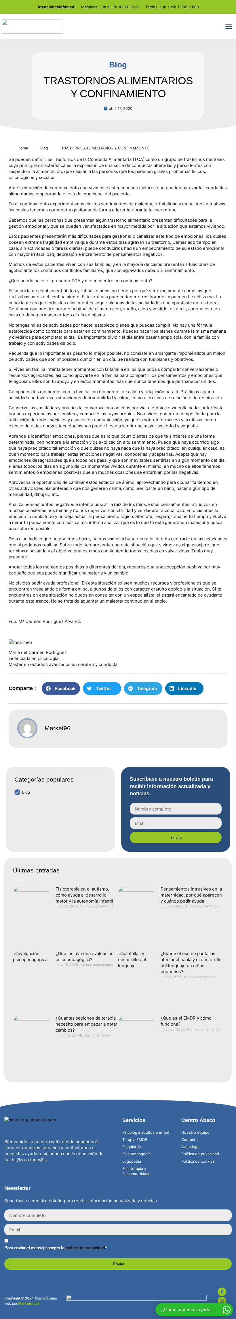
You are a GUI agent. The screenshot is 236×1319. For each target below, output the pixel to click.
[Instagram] (222, 1301)
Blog (118, 64)
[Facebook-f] (222, 1291)
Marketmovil (28, 1303)
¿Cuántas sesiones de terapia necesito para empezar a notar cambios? (86, 1024)
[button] (228, 26)
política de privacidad (85, 1247)
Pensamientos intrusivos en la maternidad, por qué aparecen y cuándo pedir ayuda (191, 895)
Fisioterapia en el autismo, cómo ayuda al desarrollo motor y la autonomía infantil (84, 895)
